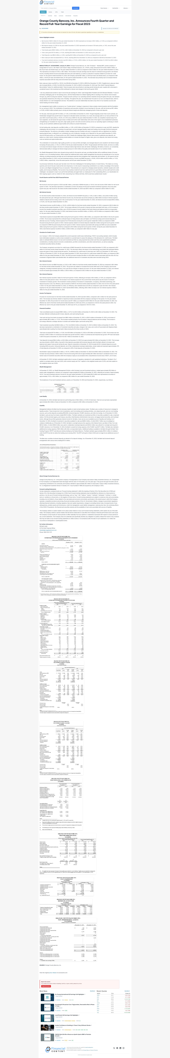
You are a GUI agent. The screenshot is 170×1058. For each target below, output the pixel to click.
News (55, 15)
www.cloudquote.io (89, 1047)
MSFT (79, 1029)
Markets (43, 12)
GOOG (98, 1002)
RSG (84, 1029)
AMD (98, 999)
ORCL (98, 1010)
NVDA (98, 1008)
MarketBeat (58, 1010)
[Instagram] (123, 1049)
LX (79, 1020)
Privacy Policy (86, 1050)
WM (86, 1029)
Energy (66, 1040)
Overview (50, 15)
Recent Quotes (104, 8)
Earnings (73, 1020)
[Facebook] (117, 1049)
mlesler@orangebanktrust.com (48, 530)
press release (52, 972)
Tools (62, 12)
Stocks (50, 12)
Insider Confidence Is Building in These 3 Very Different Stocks (73, 1025)
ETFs (56, 12)
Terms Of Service (94, 1050)
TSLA (98, 1012)
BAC (98, 1001)
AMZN (98, 995)
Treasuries (75, 15)
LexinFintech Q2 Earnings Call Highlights (67, 1015)
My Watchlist (115, 8)
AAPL (98, 997)
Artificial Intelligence (68, 1020)
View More (92, 991)
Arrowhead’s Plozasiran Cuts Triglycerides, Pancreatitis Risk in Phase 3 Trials (74, 1005)
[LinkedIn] (120, 1049)
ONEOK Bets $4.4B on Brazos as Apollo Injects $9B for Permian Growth (73, 1035)
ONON (82, 1029)
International (68, 15)
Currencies (61, 15)
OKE (72, 1040)
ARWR (66, 1010)
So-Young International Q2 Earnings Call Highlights (70, 994)
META (98, 1004)
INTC (76, 1029)
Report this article (46, 986)
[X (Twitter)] (114, 1049)
